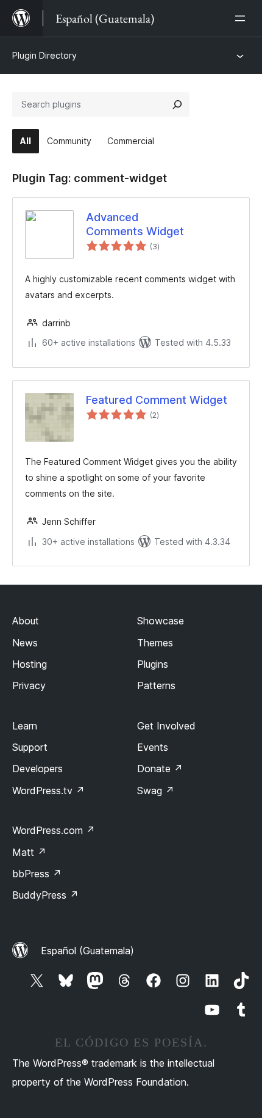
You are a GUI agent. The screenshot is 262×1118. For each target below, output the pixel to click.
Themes (155, 643)
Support (30, 747)
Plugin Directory (44, 55)
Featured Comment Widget (156, 399)
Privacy (29, 685)
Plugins (152, 664)
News (25, 643)
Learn (24, 726)
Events (152, 747)
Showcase (160, 621)
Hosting (29, 664)
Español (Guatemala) (87, 950)
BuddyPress (45, 895)
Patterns (156, 685)
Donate (160, 768)
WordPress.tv (48, 790)
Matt (29, 852)
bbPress (37, 874)
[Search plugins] (177, 104)
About (25, 621)
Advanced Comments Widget (135, 224)
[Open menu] (242, 18)
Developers (37, 768)
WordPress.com (53, 830)
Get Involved (166, 726)
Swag (155, 790)
